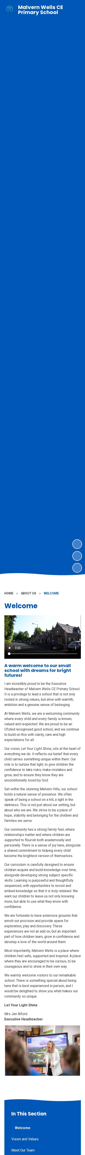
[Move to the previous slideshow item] (77, 556)
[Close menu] (74, 10)
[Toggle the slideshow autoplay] (77, 568)
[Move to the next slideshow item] (77, 544)
